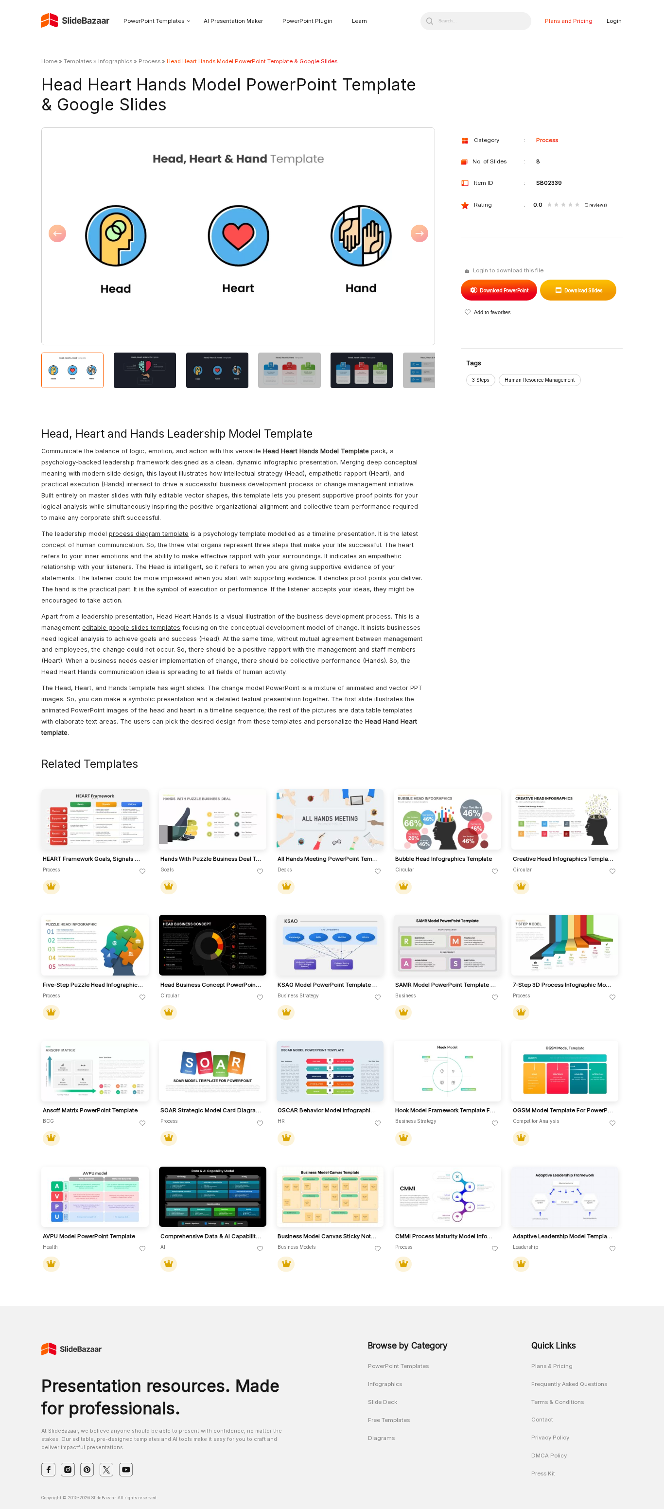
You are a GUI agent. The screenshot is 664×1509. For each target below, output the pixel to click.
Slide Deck (382, 1402)
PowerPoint (504, 290)
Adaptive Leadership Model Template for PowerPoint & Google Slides (563, 1236)
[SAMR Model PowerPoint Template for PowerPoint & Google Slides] (447, 945)
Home (49, 61)
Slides (583, 290)
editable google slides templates (131, 627)
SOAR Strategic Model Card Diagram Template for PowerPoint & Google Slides (211, 1110)
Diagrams (381, 1438)
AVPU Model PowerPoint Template (89, 1236)
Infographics (115, 61)
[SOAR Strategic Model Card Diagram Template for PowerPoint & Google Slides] (212, 1071)
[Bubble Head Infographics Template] (447, 819)
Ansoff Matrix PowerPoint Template (90, 1110)
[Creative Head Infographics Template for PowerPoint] (565, 819)
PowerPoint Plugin (307, 21)
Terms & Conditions (557, 1402)
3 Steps (480, 380)
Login (614, 21)
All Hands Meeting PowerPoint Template (328, 859)
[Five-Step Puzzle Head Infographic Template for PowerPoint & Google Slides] (95, 945)
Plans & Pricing (552, 1366)
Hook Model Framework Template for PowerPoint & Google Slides (445, 1110)
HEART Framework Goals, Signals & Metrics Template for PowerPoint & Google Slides (93, 859)
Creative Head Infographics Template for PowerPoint (563, 859)
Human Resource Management (540, 380)
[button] (139, 237)
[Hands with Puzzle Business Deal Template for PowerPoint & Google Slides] (212, 819)
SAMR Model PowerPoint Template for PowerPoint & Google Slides (445, 985)
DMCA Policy (549, 1455)
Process (149, 61)
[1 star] (549, 205)
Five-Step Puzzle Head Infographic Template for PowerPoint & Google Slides (93, 985)
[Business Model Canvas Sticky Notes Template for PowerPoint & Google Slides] (330, 1197)
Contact (542, 1419)
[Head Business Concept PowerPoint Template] (212, 945)
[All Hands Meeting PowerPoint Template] (330, 819)
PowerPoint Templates (153, 21)
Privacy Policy (550, 1437)
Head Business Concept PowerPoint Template (211, 985)
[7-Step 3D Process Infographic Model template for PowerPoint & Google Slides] (565, 945)
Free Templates (389, 1420)
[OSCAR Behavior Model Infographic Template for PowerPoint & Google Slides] (330, 1071)
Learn (359, 21)
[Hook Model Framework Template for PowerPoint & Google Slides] (447, 1071)
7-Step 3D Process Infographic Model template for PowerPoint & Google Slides (563, 985)
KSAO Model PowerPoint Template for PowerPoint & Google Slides (328, 985)
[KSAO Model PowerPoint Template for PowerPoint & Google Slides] (330, 945)
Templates (78, 61)
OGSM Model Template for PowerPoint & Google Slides (563, 1110)
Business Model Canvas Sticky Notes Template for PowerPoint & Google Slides (328, 1236)
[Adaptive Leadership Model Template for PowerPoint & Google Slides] (565, 1197)
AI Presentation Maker (233, 21)
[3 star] (563, 205)
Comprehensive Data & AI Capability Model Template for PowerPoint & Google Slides (211, 1236)
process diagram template (149, 533)
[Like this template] (143, 872)
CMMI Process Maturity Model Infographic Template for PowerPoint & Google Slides (445, 1236)
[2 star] (556, 205)
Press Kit (543, 1473)
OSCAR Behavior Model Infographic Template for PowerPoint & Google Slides (328, 1110)
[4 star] (570, 205)
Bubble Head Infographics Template (443, 859)
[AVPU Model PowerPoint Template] (95, 1197)
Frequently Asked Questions (569, 1384)
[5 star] (577, 205)
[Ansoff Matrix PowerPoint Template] (95, 1071)
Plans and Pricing (569, 21)
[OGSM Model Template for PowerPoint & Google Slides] (565, 1071)
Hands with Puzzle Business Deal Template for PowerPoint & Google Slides (211, 859)
